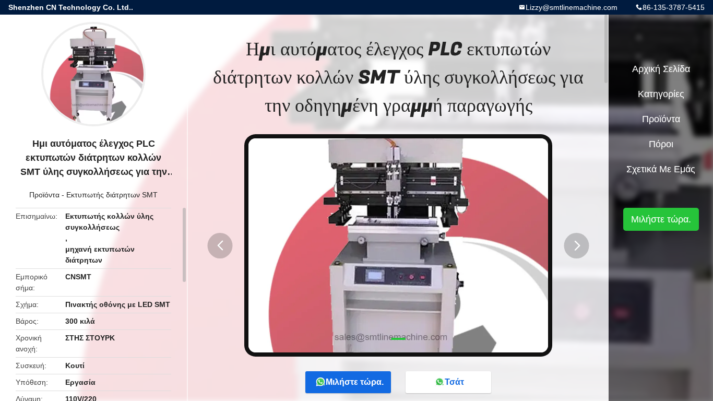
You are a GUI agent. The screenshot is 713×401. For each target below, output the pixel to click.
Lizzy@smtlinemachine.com (571, 7)
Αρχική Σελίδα (661, 69)
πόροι (661, 144)
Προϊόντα (44, 195)
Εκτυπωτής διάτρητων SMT (112, 195)
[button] (220, 245)
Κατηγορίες (661, 94)
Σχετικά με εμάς (660, 169)
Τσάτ (454, 382)
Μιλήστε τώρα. (355, 382)
